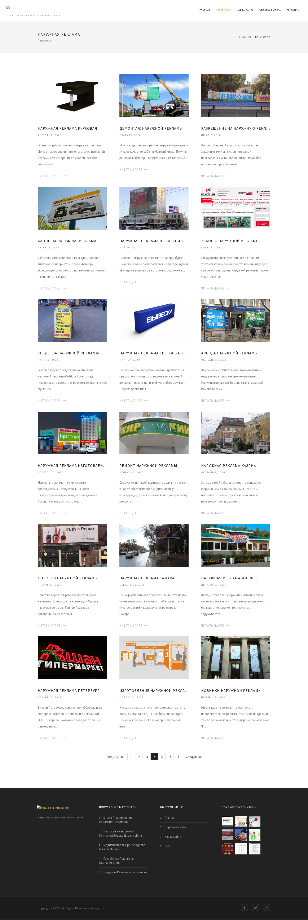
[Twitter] (255, 907)
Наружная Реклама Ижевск (229, 578)
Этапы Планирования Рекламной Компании (115, 820)
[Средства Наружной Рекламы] (72, 320)
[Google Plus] (266, 907)
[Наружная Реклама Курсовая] (72, 95)
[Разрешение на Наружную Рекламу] (235, 95)
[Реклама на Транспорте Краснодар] (227, 835)
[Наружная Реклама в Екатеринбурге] (154, 208)
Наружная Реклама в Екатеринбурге (154, 240)
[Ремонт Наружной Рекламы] (154, 433)
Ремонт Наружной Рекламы (148, 465)
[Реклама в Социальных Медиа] (241, 821)
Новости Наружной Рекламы (68, 578)
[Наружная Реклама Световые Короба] (154, 320)
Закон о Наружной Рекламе (229, 240)
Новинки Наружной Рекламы (231, 690)
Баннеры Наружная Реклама (67, 240)
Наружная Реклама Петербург (69, 690)
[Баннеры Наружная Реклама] (72, 208)
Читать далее (49, 176)
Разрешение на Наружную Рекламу (235, 128)
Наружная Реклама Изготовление (72, 465)
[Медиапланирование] (34, 8)
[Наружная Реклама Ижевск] (235, 545)
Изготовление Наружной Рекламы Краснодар (154, 690)
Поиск (294, 10)
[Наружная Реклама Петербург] (72, 657)
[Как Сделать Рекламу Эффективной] (254, 821)
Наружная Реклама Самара (146, 578)
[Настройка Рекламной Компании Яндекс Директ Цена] (241, 848)
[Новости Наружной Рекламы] (72, 545)
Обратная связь (270, 10)
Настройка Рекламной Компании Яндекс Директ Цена (120, 833)
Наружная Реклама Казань (228, 465)
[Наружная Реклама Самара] (154, 545)
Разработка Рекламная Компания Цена (116, 861)
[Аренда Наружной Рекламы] (235, 320)
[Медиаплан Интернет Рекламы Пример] (227, 821)
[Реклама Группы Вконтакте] (254, 848)
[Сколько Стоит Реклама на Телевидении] (227, 848)
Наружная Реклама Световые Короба (154, 353)
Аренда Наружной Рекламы (229, 353)
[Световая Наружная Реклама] (241, 835)
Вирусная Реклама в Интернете (125, 872)
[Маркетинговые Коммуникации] (254, 835)
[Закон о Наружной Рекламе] (235, 208)
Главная (205, 10)
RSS (167, 846)
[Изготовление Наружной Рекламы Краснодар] (154, 657)
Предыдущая (114, 757)
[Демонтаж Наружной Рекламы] (154, 95)
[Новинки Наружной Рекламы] (235, 657)
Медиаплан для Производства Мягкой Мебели (122, 847)
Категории (223, 10)
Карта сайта (245, 10)
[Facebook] (244, 907)
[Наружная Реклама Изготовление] (72, 433)
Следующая (194, 757)
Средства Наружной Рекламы (68, 353)
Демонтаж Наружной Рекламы (151, 128)
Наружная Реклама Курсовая (67, 128)
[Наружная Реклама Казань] (235, 433)
